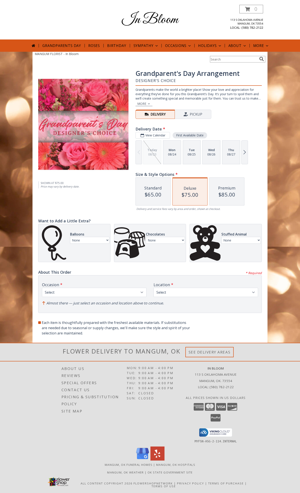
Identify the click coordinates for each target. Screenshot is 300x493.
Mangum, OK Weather (125, 472)
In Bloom (150, 20)
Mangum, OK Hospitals (175, 465)
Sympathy (144, 45)
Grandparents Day (61, 45)
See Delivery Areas (210, 352)
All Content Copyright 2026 (106, 483)
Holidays (207, 45)
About (235, 45)
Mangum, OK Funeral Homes (128, 465)
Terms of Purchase (226, 483)
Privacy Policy (190, 483)
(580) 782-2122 (252, 27)
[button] (251, 9)
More (258, 45)
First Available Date (190, 135)
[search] (261, 59)
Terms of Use (164, 486)
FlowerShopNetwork (153, 483)
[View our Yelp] (157, 459)
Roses (94, 45)
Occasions (175, 45)
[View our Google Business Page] (143, 459)
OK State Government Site (170, 472)
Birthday (116, 45)
